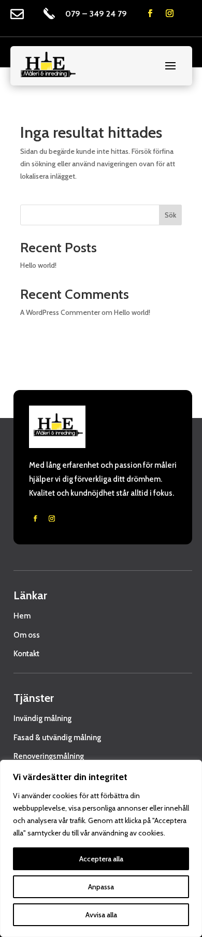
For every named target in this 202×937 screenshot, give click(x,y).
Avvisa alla (101, 914)
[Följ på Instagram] (170, 13)
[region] (101, 848)
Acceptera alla (101, 858)
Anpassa (101, 886)
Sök (170, 215)
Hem (22, 616)
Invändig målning (42, 718)
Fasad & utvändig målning (57, 737)
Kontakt (26, 653)
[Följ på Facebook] (150, 13)
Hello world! (38, 265)
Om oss (26, 635)
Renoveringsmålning (48, 756)
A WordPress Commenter (60, 312)
